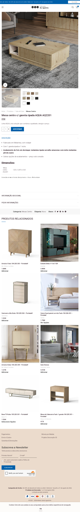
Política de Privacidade (63, 263)
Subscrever (53, 269)
